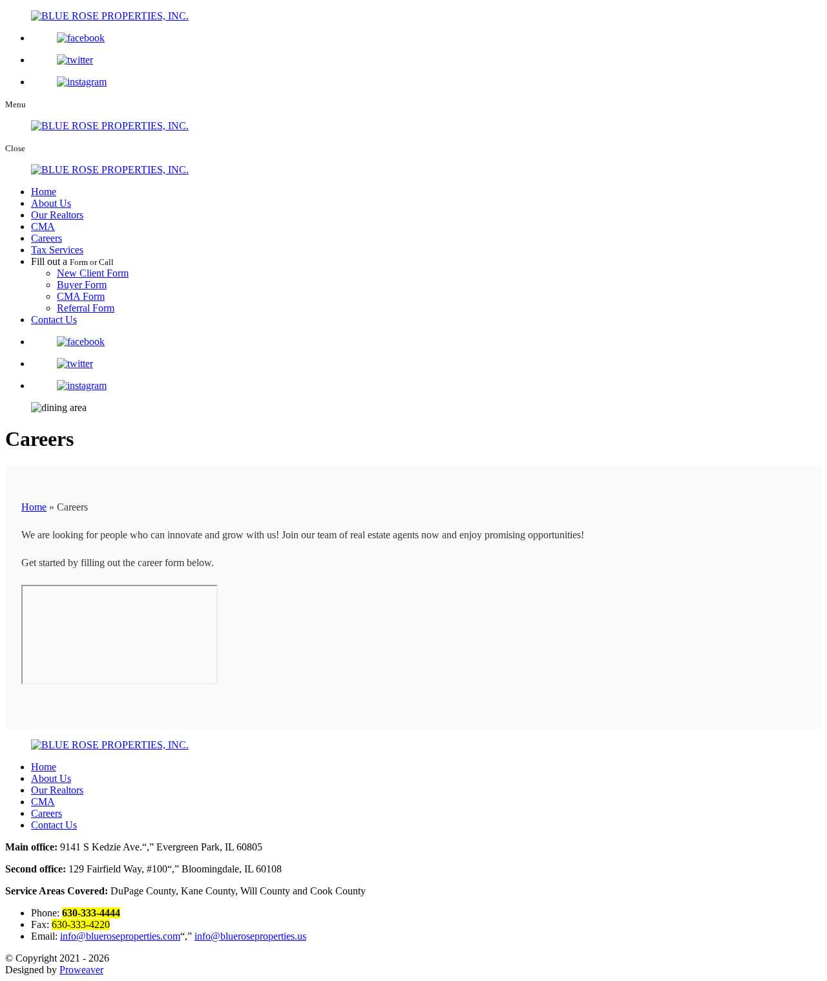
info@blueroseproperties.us (250, 936)
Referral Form (85, 307)
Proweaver (81, 969)
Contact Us (54, 319)
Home (43, 191)
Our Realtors (57, 214)
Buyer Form (82, 284)
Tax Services (57, 249)
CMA (43, 226)
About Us (51, 203)
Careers (46, 238)
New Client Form (93, 273)
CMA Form (81, 296)
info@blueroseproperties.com (120, 936)
